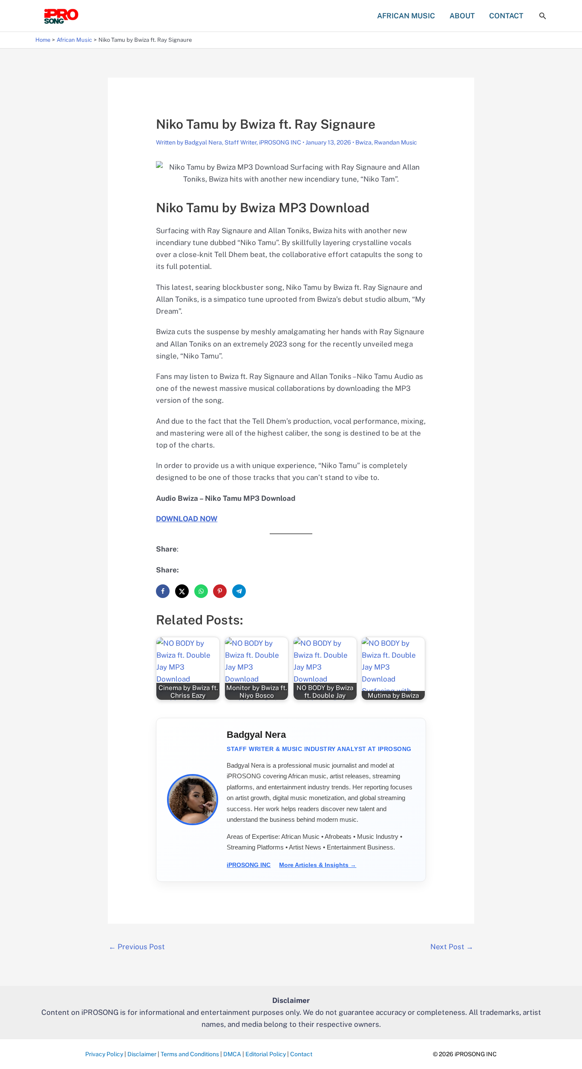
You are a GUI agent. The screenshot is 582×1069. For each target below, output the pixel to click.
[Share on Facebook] (163, 591)
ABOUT (462, 16)
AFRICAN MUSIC (406, 16)
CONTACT (506, 16)
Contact (301, 1054)
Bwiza (363, 142)
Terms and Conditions (190, 1054)
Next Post (451, 946)
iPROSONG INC (249, 864)
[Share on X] (182, 591)
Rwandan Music (395, 142)
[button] (543, 16)
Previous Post (137, 946)
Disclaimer (141, 1054)
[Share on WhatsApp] (201, 591)
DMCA (232, 1054)
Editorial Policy (265, 1054)
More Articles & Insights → (317, 864)
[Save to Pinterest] (220, 591)
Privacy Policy (104, 1054)
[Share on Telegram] (239, 591)
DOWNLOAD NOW (186, 518)
